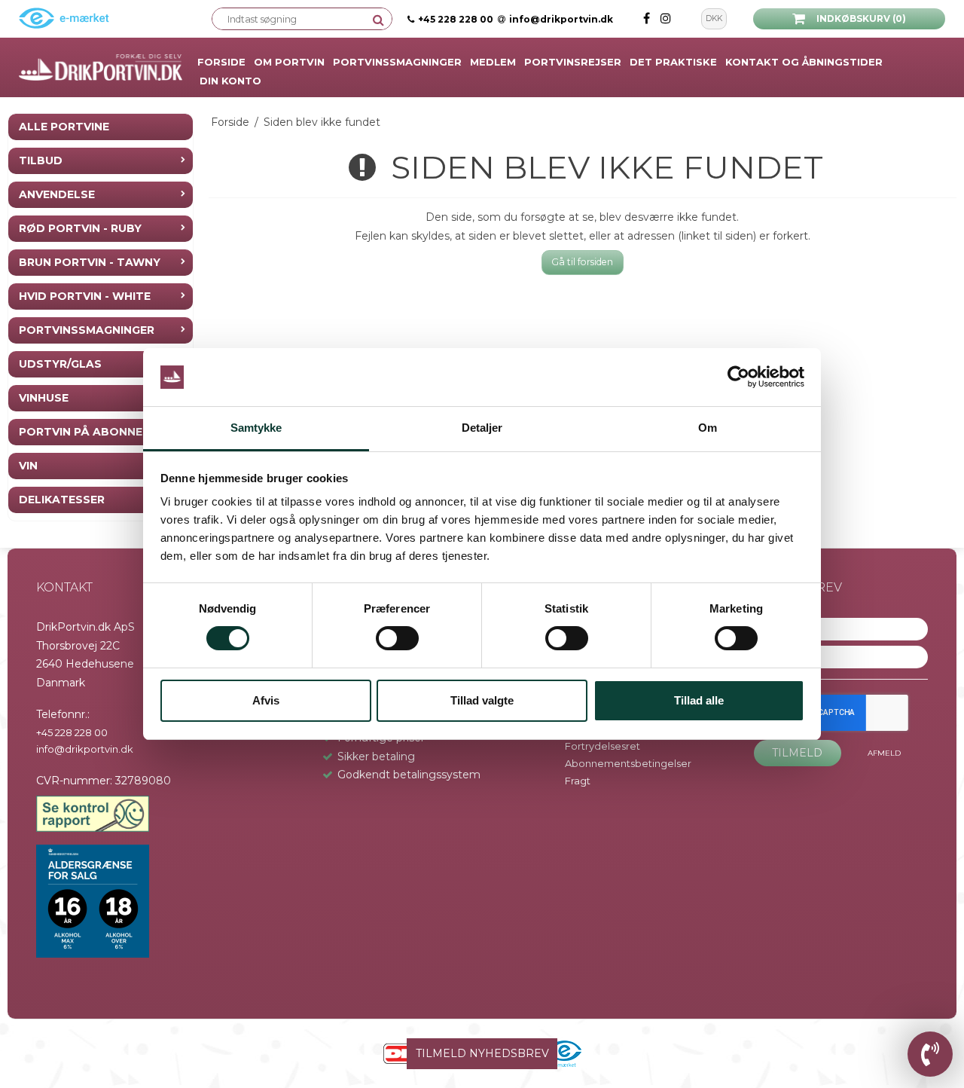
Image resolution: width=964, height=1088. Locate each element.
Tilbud (41, 160)
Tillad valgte (482, 700)
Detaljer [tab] (482, 427)
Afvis (265, 700)
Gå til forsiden (582, 261)
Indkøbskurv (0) (861, 18)
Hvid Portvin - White (85, 296)
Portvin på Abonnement (97, 432)
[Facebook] (648, 18)
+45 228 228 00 (455, 19)
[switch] (397, 638)
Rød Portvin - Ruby (80, 228)
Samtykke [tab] (256, 427)
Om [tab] (707, 427)
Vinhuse (44, 398)
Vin (28, 465)
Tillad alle (699, 700)
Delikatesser (62, 499)
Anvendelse (57, 194)
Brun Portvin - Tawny (89, 262)
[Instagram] (665, 18)
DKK (714, 18)
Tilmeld (797, 752)
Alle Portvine (64, 126)
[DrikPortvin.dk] (100, 67)
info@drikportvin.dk (561, 19)
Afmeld (884, 753)
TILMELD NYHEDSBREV (482, 1053)
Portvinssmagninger (86, 330)
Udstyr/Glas (60, 364)
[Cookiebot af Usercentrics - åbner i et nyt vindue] (738, 377)
